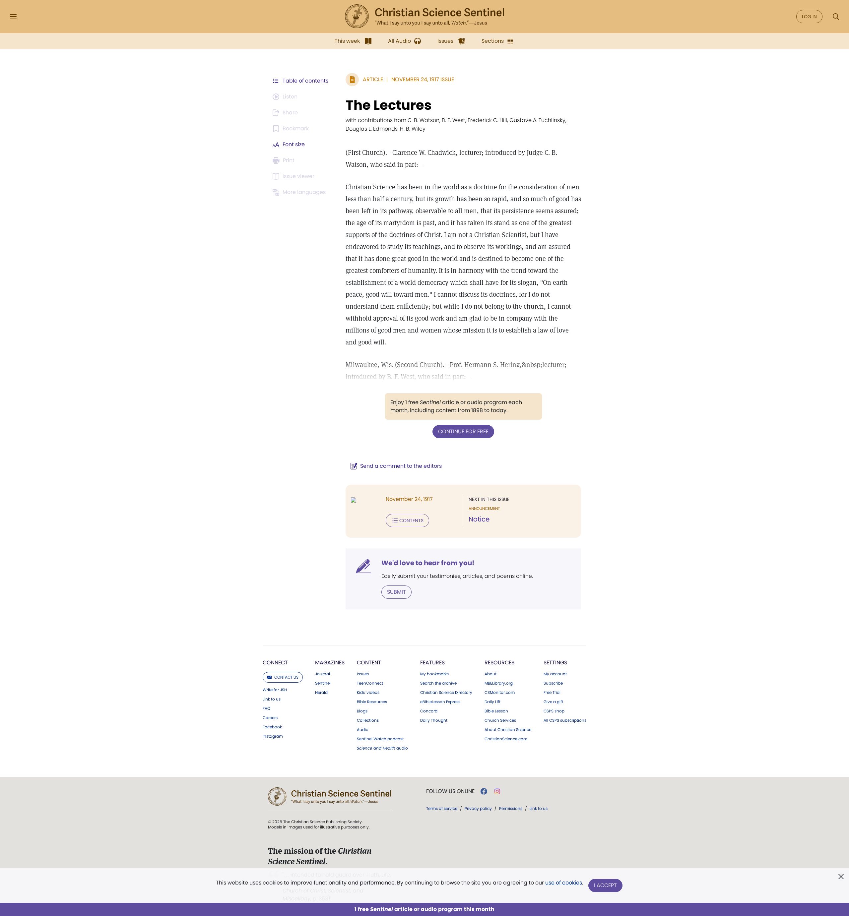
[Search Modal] (836, 17)
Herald (321, 693)
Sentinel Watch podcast (380, 739)
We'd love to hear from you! (428, 563)
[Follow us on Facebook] (484, 791)
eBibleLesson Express (440, 702)
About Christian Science (508, 730)
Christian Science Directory (446, 693)
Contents (411, 520)
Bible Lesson (496, 711)
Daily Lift (492, 702)
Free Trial (552, 693)
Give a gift (553, 702)
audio (382, 748)
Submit (396, 592)
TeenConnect (370, 683)
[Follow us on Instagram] (497, 791)
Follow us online (450, 791)
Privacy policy (478, 808)
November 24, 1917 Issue (422, 79)
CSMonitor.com (500, 693)
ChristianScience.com (506, 739)
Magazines (330, 662)
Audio (362, 730)
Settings (555, 662)
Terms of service (441, 808)
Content (369, 662)
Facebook (272, 727)
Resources (499, 662)
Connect (275, 662)
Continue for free (463, 431)
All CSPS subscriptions (565, 720)
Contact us (286, 677)
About (490, 674)
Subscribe (553, 683)
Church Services (500, 720)
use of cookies (563, 882)
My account (555, 674)
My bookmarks (434, 674)
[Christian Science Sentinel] (424, 16)
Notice (479, 519)
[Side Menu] (13, 17)
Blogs (362, 711)
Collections (368, 720)
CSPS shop (554, 711)
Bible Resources (372, 702)
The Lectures (388, 105)
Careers (270, 718)
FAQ (266, 708)
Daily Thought (433, 720)
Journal (322, 674)
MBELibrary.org (499, 683)
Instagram (273, 736)
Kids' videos (368, 693)
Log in (809, 16)
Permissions (510, 808)
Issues (363, 674)
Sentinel (323, 683)
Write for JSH (275, 690)
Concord (428, 711)
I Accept (605, 885)
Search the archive (438, 683)
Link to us (272, 699)
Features (432, 662)
